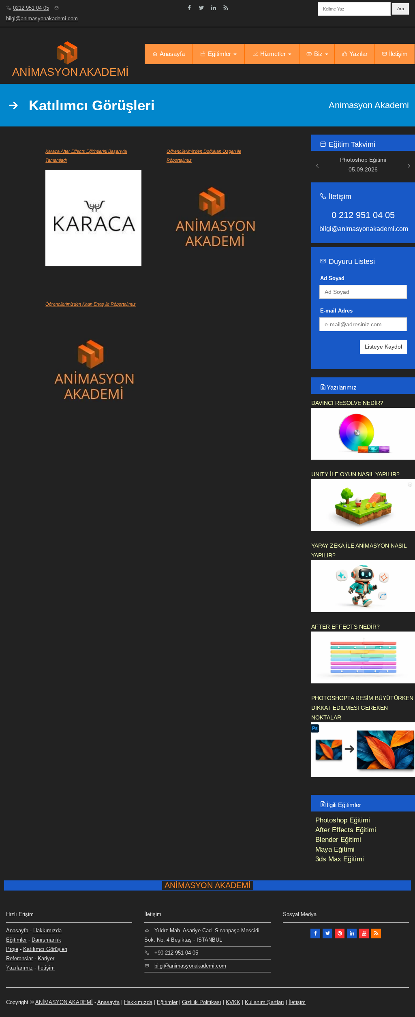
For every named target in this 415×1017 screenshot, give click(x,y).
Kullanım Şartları (264, 1002)
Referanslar (19, 958)
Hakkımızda (47, 930)
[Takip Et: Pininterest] (339, 933)
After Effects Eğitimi (345, 830)
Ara (400, 8)
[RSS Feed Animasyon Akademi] (226, 8)
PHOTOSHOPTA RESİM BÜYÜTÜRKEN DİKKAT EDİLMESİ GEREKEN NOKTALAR (362, 708)
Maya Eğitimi (335, 849)
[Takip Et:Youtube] (364, 933)
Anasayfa (171, 53)
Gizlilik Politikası (201, 1002)
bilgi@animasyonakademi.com (42, 18)
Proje (12, 949)
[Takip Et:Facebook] (189, 8)
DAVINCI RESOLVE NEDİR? (347, 403)
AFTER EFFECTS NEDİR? (345, 626)
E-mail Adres (336, 311)
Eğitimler (219, 53)
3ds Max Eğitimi (339, 859)
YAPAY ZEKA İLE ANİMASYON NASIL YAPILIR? (358, 550)
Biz (318, 53)
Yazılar (358, 53)
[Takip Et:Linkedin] (352, 933)
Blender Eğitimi (338, 840)
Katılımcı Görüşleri (45, 949)
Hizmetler (273, 53)
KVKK (233, 1002)
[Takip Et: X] (327, 933)
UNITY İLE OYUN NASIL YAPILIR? (355, 474)
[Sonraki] (409, 165)
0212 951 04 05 (31, 8)
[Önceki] (317, 165)
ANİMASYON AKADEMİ (64, 1002)
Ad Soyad (332, 278)
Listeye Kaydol (383, 346)
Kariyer (46, 958)
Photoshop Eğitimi (342, 820)
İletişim (397, 53)
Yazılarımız (342, 387)
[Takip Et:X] (201, 8)
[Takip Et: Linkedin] (213, 8)
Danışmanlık (46, 940)
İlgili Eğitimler (344, 804)
